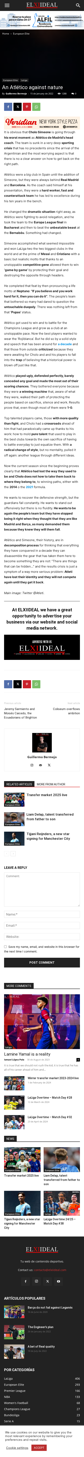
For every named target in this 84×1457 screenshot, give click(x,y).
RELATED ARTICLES (19, 784)
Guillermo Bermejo (42, 757)
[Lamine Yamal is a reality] (42, 1021)
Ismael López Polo (14, 1059)
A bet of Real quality (41, 1346)
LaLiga (8, 1047)
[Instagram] (33, 765)
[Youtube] (58, 1282)
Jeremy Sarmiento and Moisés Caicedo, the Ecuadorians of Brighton (20, 713)
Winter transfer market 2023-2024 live (53, 1078)
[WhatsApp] (36, 107)
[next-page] (13, 853)
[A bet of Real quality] (14, 1352)
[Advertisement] (42, 80)
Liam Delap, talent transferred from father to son (62, 1180)
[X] (17, 107)
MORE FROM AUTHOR (51, 784)
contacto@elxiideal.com (50, 1270)
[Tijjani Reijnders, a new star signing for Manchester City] (14, 839)
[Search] (78, 5)
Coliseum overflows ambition (66, 711)
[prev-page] (6, 853)
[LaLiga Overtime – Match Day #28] (14, 1103)
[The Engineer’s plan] (14, 1332)
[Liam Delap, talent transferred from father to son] (14, 819)
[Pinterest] (27, 107)
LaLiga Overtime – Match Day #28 (50, 1097)
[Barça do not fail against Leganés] (14, 1312)
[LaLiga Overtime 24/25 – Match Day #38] (62, 1203)
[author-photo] (42, 743)
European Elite (21, 33)
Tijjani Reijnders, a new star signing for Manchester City (22, 1223)
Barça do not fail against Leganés (50, 1307)
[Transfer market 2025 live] (14, 800)
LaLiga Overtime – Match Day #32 (50, 1117)
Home (5, 33)
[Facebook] (8, 107)
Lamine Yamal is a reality (27, 1054)
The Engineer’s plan (40, 1327)
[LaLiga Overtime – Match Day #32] (14, 1122)
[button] (6, 5)
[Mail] (42, 765)
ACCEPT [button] (39, 1447)
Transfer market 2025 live (47, 795)
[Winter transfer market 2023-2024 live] (14, 1083)
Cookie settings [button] (17, 1448)
